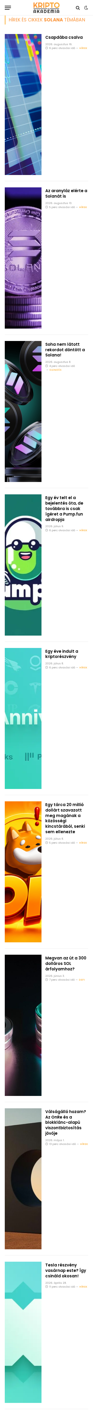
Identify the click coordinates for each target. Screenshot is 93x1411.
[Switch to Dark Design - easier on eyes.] (85, 8)
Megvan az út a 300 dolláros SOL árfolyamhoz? (65, 963)
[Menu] (8, 7)
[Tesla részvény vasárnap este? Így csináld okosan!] (23, 1332)
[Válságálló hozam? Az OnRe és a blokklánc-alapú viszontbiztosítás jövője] (23, 1178)
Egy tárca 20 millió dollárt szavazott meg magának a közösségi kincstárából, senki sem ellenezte (65, 818)
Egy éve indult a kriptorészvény (61, 654)
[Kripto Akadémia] (46, 7)
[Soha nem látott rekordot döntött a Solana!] (23, 411)
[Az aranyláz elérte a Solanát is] (23, 257)
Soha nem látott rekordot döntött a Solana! (65, 349)
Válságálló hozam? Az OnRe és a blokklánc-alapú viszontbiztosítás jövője (65, 1122)
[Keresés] (78, 7)
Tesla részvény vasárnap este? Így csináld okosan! (65, 1270)
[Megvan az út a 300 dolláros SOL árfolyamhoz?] (23, 1025)
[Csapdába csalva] (23, 104)
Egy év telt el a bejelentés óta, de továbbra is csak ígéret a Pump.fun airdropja (64, 508)
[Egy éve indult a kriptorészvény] (23, 718)
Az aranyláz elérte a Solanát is (66, 193)
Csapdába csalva (64, 37)
